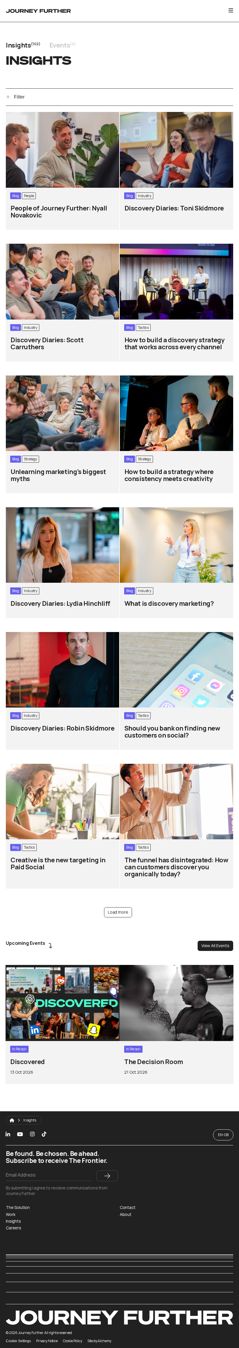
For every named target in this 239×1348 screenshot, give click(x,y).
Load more (118, 912)
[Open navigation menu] (231, 10)
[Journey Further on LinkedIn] (8, 1135)
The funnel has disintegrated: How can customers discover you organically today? (172, 770)
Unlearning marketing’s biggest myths (45, 378)
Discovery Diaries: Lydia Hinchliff (39, 510)
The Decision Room (139, 968)
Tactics (143, 327)
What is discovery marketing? (150, 510)
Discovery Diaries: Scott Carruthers (43, 247)
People (29, 195)
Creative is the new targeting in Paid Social (50, 767)
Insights (29, 1120)
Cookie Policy (72, 1341)
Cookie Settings (18, 1341)
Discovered (18, 968)
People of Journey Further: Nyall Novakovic (50, 115)
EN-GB (223, 1134)
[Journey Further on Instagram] (32, 1135)
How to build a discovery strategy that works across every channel (174, 250)
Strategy (30, 459)
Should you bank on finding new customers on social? (175, 635)
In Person (19, 1049)
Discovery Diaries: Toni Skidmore (154, 115)
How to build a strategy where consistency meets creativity (171, 381)
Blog (15, 195)
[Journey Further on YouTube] (20, 1135)
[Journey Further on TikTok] (44, 1134)
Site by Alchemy (99, 1341)
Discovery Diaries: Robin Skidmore (41, 635)
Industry (144, 195)
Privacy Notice (47, 1341)
